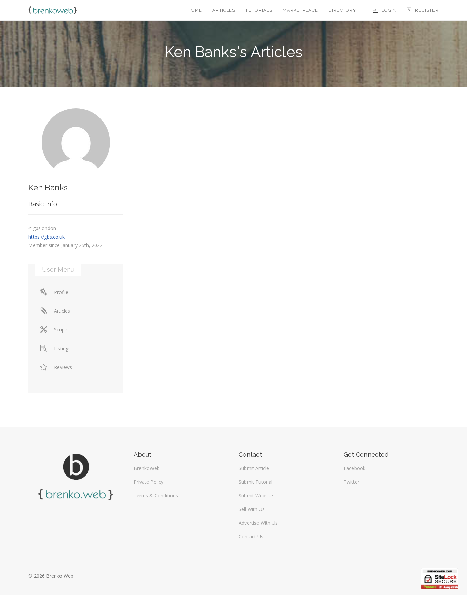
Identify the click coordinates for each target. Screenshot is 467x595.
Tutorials (258, 10)
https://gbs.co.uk (46, 236)
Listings (62, 348)
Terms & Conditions (156, 495)
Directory (342, 10)
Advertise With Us (258, 523)
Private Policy (148, 482)
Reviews (63, 367)
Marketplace (300, 10)
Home (195, 10)
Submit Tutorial (255, 482)
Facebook (354, 468)
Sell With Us (252, 509)
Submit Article (254, 468)
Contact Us (251, 536)
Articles (223, 10)
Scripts (61, 329)
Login (389, 10)
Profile (61, 292)
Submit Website (256, 495)
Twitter (351, 482)
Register (427, 10)
